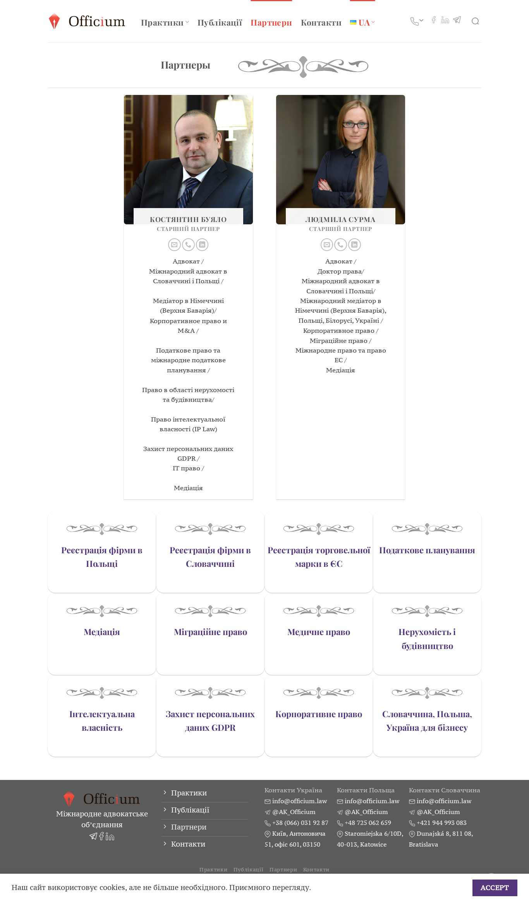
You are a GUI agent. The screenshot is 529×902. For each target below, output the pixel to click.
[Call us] (188, 244)
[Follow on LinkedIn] (445, 21)
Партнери (271, 22)
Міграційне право (210, 631)
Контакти (321, 22)
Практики (162, 22)
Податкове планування (427, 550)
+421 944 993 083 (442, 822)
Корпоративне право (318, 714)
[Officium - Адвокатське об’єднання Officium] (88, 21)
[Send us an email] (174, 244)
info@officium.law (299, 801)
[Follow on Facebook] (433, 21)
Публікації (220, 22)
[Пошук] (476, 21)
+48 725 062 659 (368, 822)
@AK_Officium (294, 812)
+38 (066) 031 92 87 (300, 822)
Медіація (102, 631)
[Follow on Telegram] (457, 21)
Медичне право (318, 631)
